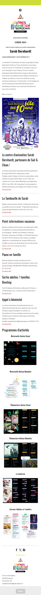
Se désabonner (20, 555)
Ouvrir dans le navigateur (20, 37)
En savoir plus (6, 189)
